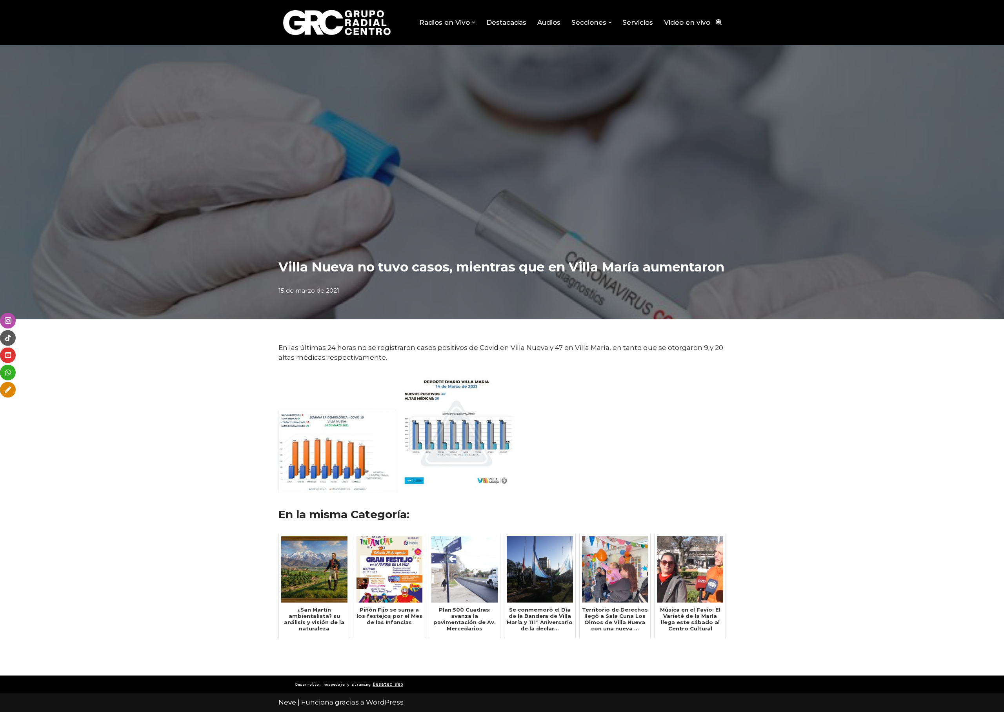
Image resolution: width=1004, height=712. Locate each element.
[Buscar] (719, 22)
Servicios (637, 22)
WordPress (385, 702)
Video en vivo (687, 22)
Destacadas (506, 22)
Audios (548, 22)
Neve (287, 702)
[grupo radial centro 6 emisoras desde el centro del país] (337, 22)
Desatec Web (388, 684)
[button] (473, 22)
